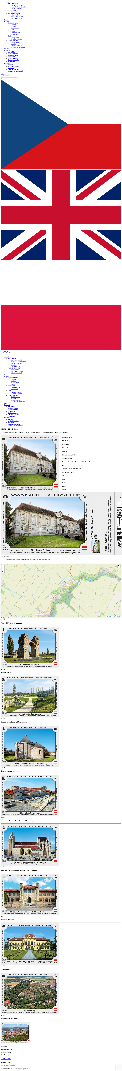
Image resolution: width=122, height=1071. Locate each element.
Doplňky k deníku (16, 39)
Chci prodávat (15, 15)
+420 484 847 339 (6, 1059)
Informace (7, 63)
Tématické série (15, 32)
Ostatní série (14, 34)
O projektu (7, 50)
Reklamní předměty (17, 45)
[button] (3, 566)
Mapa (6, 20)
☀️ (1, 78)
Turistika (13, 24)
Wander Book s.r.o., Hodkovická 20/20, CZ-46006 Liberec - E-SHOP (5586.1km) (27, 559)
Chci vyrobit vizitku (17, 16)
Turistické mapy (15, 42)
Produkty (6, 21)
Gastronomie (15, 28)
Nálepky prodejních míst (18, 47)
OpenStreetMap (117, 616)
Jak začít (6, 2)
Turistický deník (16, 37)
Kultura (13, 26)
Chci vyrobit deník (16, 18)
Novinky (6, 48)
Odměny (13, 10)
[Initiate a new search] (119, 566)
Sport (12, 29)
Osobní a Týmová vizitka (18, 7)
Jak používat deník (16, 5)
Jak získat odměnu (16, 8)
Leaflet (109, 616)
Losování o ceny (16, 12)
